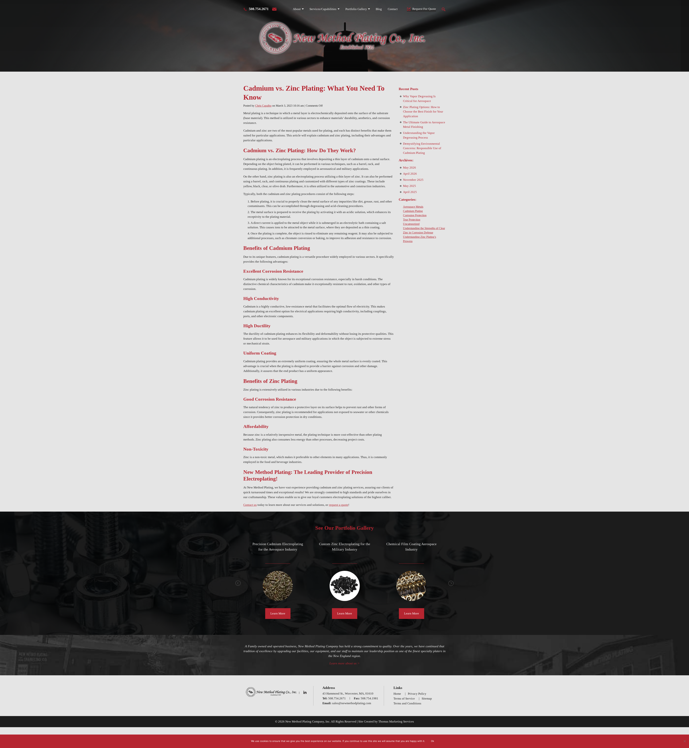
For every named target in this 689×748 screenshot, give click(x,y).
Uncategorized (411, 223)
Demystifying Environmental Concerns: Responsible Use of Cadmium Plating (422, 148)
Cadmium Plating (413, 211)
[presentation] (238, 583)
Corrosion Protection (414, 215)
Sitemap (427, 698)
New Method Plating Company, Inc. (307, 721)
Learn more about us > (344, 663)
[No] (684, 741)
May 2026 (409, 167)
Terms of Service (404, 698)
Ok (432, 741)
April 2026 (410, 173)
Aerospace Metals (413, 206)
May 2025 (409, 186)
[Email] (274, 9)
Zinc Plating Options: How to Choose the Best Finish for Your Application (423, 111)
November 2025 (413, 179)
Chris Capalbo (263, 105)
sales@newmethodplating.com (351, 703)
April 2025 (410, 192)
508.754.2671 (259, 9)
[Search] (443, 9)
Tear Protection (411, 219)
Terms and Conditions (407, 703)
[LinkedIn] (305, 692)
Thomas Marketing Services (396, 721)
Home (397, 693)
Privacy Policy (417, 693)
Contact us (250, 505)
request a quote (338, 505)
